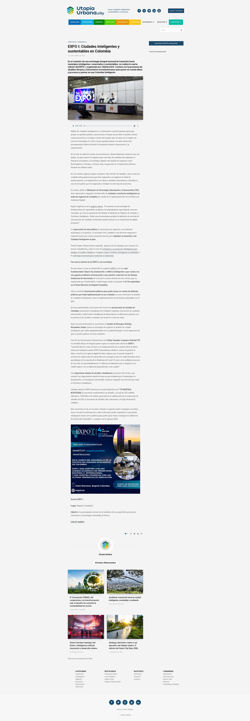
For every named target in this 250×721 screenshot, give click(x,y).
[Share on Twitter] (58, 136)
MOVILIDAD (110, 22)
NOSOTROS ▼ (162, 22)
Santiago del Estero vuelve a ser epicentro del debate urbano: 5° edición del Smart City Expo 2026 (123, 645)
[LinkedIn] (58, 141)
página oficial (96, 206)
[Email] (58, 146)
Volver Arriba (125, 715)
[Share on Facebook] (58, 130)
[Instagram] (125, 702)
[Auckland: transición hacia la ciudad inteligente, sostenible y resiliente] (125, 582)
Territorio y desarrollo (77, 42)
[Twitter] (118, 702)
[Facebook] (111, 702)
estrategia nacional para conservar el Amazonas (93, 255)
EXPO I (114, 268)
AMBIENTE (99, 22)
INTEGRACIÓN (122, 22)
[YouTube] (131, 702)
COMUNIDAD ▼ (175, 22)
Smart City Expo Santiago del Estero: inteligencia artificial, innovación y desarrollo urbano (83, 645)
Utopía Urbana (105, 554)
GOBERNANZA (87, 22)
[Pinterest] (141, 533)
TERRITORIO (135, 22)
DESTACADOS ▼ (148, 22)
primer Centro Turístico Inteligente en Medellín (117, 252)
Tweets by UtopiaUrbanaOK (157, 51)
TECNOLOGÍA (74, 22)
